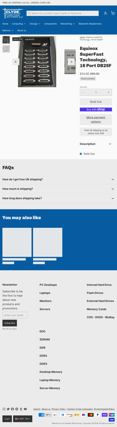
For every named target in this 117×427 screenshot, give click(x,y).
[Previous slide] (15, 61)
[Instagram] (3, 409)
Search (36, 409)
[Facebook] (12, 409)
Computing (17, 23)
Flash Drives (95, 292)
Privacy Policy (59, 409)
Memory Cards (96, 309)
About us (21, 30)
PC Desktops (48, 284)
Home (5, 23)
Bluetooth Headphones (90, 23)
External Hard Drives (100, 301)
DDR (42, 347)
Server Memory (50, 388)
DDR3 (43, 363)
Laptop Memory (50, 380)
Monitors (45, 301)
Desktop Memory (51, 371)
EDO (42, 331)
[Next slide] (71, 61)
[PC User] (12, 13)
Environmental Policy (104, 409)
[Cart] (111, 13)
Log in (7, 419)
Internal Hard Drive (99, 284)
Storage (33, 23)
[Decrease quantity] (83, 92)
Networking (66, 23)
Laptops (45, 292)
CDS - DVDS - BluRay (101, 317)
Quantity (83, 87)
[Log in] (104, 13)
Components (50, 23)
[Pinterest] (16, 409)
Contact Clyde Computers (80, 409)
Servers (45, 309)
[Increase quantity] (108, 92)
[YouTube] (25, 409)
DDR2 (43, 355)
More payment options (95, 119)
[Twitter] (8, 409)
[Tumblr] (21, 409)
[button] (96, 101)
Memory (6, 30)
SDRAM (45, 339)
